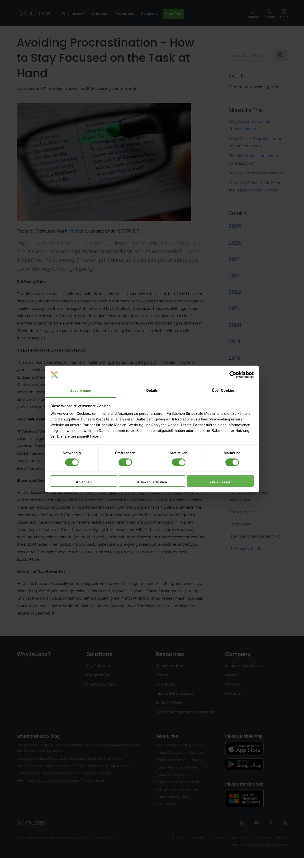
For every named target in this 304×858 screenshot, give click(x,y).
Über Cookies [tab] (223, 390)
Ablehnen (84, 482)
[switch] (125, 462)
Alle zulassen (220, 482)
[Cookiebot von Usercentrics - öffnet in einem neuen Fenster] (233, 374)
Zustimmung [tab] (80, 390)
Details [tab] (152, 390)
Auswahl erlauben (152, 482)
